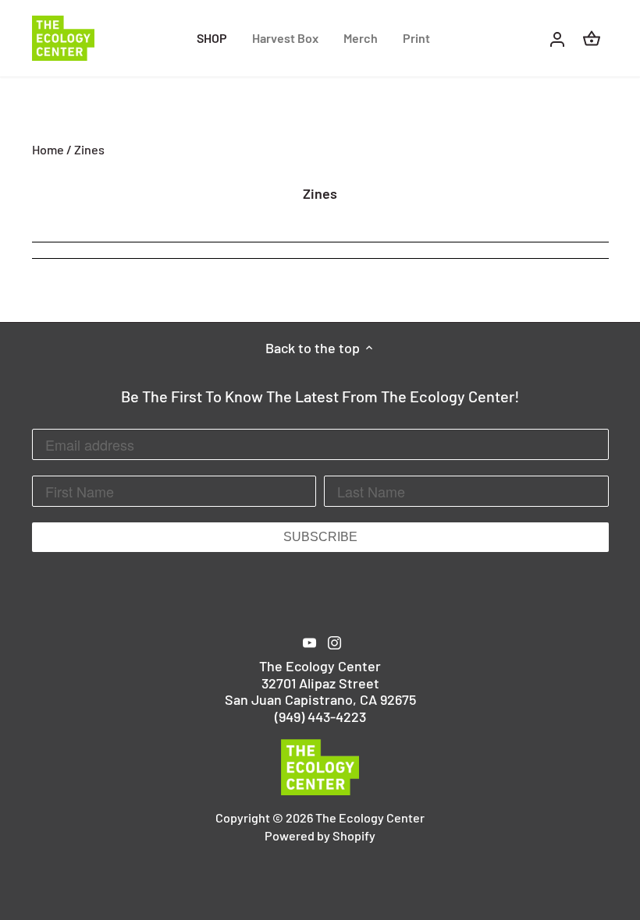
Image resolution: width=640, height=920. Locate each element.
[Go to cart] (591, 37)
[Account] (557, 37)
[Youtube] (309, 641)
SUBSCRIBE (320, 536)
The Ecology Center (370, 817)
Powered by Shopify (320, 835)
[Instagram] (334, 641)
